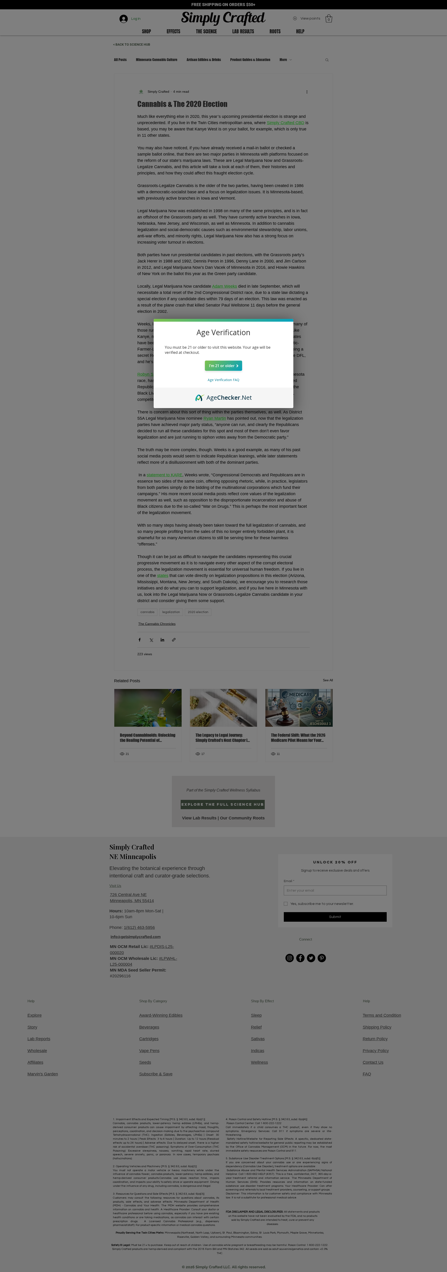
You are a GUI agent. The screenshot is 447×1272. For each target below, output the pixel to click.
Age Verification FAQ (223, 380)
